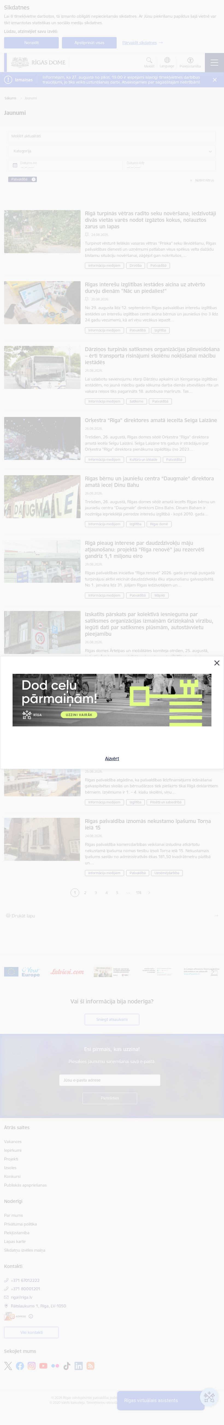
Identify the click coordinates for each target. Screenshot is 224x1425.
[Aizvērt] (216, 663)
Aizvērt (112, 758)
